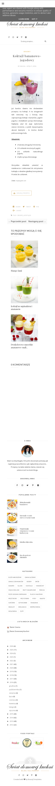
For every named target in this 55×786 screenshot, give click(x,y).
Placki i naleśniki (36, 594)
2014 (11, 717)
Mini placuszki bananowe (25, 503)
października (14, 689)
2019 (11, 671)
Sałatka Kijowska (26, 542)
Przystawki (24, 598)
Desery (27, 51)
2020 (11, 668)
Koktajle (27, 215)
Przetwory (12, 598)
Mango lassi (16, 270)
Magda (23, 66)
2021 (11, 664)
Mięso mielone (13, 590)
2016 (11, 682)
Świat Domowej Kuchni (19, 631)
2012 (11, 725)
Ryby (34, 598)
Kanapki (11, 586)
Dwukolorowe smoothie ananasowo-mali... (22, 346)
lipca (11, 696)
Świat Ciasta (15, 627)
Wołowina (12, 611)
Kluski (20, 586)
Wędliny (11, 607)
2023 (11, 657)
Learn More (24, 19)
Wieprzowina (35, 607)
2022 (11, 660)
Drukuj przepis (23, 193)
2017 (11, 679)
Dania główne (30, 577)
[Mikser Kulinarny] (27, 747)
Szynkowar (22, 603)
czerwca (12, 700)
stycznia (12, 710)
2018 (11, 675)
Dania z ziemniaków (15, 581)
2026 (11, 646)
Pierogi (42, 590)
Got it (34, 19)
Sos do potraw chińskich (25, 556)
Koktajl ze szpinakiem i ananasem (21, 307)
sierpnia (12, 693)
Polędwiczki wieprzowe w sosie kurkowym (27, 531)
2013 (11, 721)
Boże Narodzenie (14, 577)
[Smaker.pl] (15, 747)
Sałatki (42, 598)
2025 (11, 650)
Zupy (22, 611)
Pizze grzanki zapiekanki (17, 594)
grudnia (12, 686)
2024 (11, 653)
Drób (37, 581)
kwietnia (12, 703)
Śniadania (34, 603)
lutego (11, 707)
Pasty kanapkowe (29, 590)
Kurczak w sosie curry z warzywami (27, 516)
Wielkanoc (22, 607)
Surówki (11, 603)
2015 (11, 714)
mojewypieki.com (21, 181)
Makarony (40, 586)
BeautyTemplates (35, 779)
